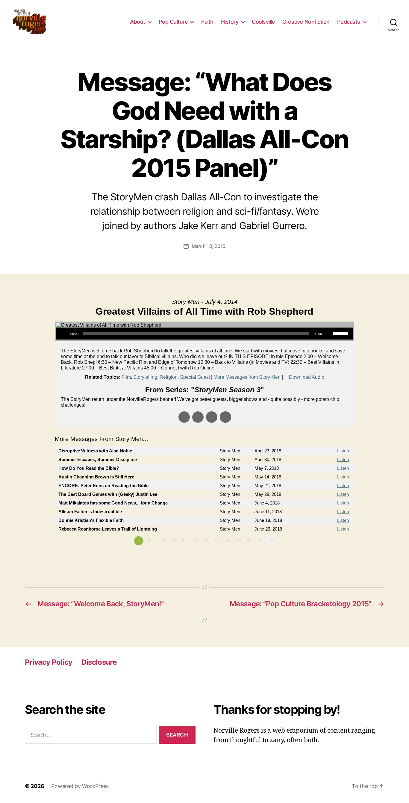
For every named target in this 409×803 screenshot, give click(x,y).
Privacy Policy (48, 662)
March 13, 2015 (208, 246)
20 (249, 540)
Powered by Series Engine (332, 557)
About (137, 22)
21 (259, 540)
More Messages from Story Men (247, 377)
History (230, 22)
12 (162, 540)
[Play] (64, 334)
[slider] (341, 333)
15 (195, 540)
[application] (204, 334)
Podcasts (348, 22)
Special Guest (195, 377)
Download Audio (306, 377)
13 (173, 540)
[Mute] (328, 334)
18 (227, 540)
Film (126, 377)
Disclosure (98, 662)
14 (184, 540)
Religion (169, 377)
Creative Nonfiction (306, 22)
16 (206, 540)
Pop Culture (173, 22)
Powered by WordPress (80, 786)
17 (216, 540)
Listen (343, 450)
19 (238, 540)
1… (151, 540)
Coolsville (263, 22)
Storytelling (145, 377)
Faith (207, 22)
